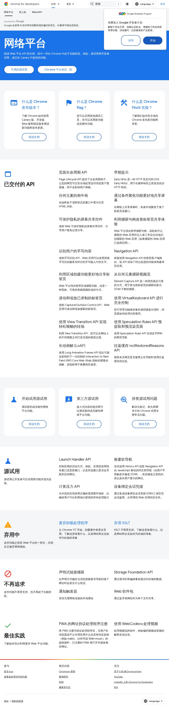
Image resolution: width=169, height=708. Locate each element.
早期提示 (121, 172)
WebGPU (37, 12)
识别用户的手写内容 (75, 251)
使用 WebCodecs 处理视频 (136, 624)
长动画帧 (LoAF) (72, 345)
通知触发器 (68, 591)
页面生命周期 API (73, 172)
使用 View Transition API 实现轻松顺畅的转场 (82, 324)
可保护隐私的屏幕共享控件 (80, 219)
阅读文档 (34, 137)
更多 (69, 3)
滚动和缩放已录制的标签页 (80, 298)
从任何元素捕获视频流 (132, 274)
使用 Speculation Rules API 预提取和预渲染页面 (138, 324)
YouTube (118, 676)
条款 (6, 701)
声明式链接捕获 (71, 572)
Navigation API (126, 251)
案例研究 (63, 676)
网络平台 (8, 12)
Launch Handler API (75, 459)
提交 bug (8, 671)
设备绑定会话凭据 (128, 486)
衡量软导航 (123, 459)
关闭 (131, 40)
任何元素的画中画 (73, 195)
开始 (152, 40)
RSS (116, 687)
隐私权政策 (17, 701)
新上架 (22, 12)
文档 (53, 3)
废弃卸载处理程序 (73, 523)
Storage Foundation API (133, 572)
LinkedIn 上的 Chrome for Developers (133, 682)
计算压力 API (69, 486)
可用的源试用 (19, 69)
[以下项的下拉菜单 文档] (60, 4)
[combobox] (105, 4)
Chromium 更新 (67, 671)
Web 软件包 (123, 591)
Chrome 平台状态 (58, 69)
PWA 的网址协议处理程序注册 (83, 624)
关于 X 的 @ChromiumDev (127, 671)
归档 (61, 682)
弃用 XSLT (122, 523)
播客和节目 (64, 687)
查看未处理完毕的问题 (15, 676)
